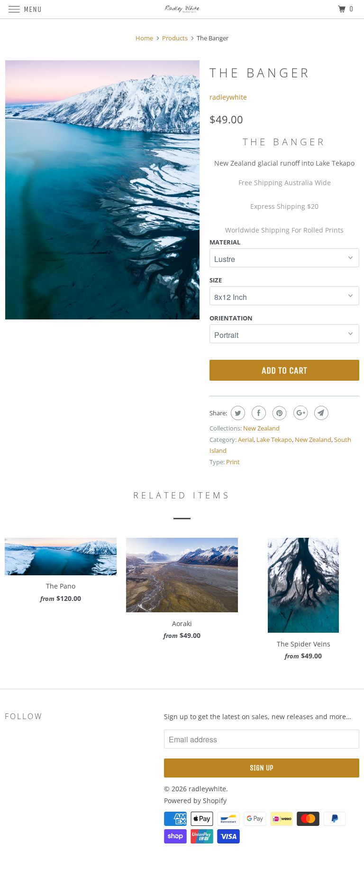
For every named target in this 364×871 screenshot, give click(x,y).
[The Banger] (102, 190)
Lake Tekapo (274, 439)
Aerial (246, 439)
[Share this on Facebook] (257, 413)
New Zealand (261, 428)
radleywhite (228, 97)
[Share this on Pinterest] (278, 413)
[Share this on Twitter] (236, 413)
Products (175, 38)
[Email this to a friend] (320, 413)
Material (224, 242)
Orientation (231, 318)
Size (215, 280)
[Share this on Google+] (299, 413)
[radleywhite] (182, 9)
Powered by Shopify (195, 800)
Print (233, 462)
